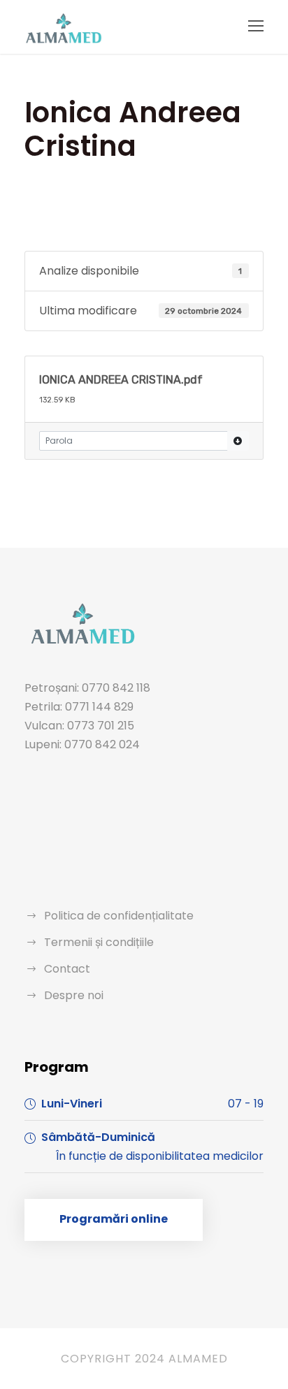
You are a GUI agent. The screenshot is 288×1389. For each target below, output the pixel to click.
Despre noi (73, 995)
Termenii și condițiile (99, 942)
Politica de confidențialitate (119, 916)
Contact (67, 969)
